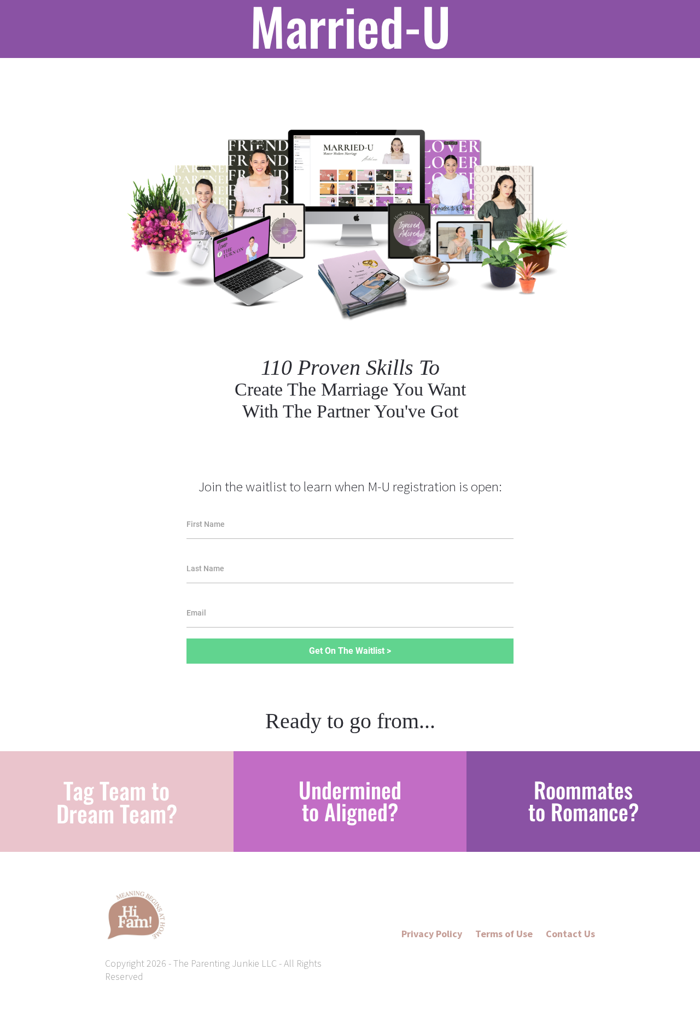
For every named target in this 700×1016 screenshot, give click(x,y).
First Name (205, 524)
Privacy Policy (431, 933)
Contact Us (570, 933)
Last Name (205, 568)
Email (196, 613)
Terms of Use (505, 933)
